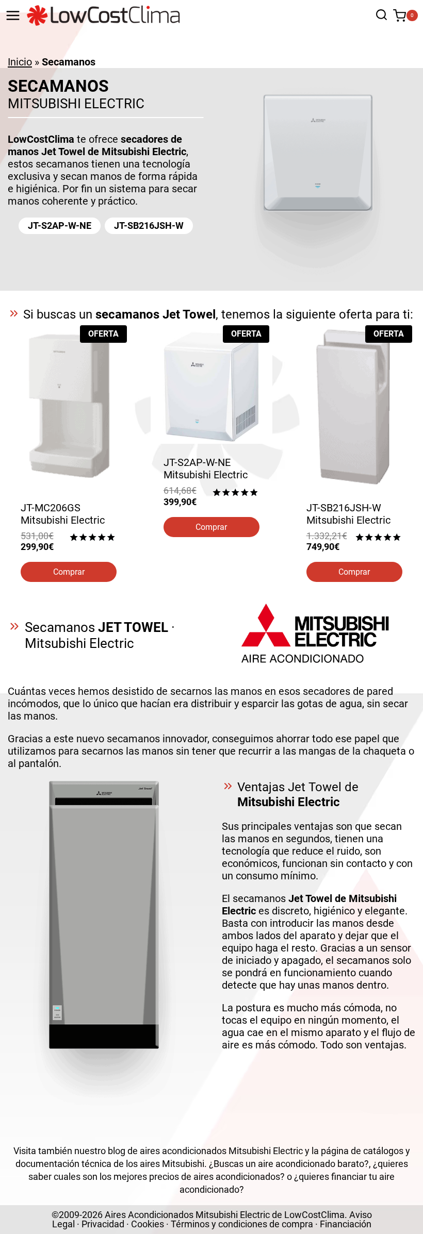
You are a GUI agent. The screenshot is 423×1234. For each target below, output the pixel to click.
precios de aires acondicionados (214, 1176)
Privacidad (103, 1224)
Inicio (20, 62)
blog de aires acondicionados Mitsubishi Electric (205, 1150)
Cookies (147, 1224)
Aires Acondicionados (149, 1214)
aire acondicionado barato (311, 1163)
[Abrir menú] (13, 15)
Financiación (345, 1224)
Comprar (69, 572)
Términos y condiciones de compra (242, 1224)
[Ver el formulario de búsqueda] (379, 15)
